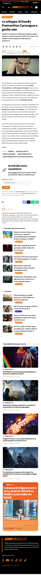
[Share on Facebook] (3, 46)
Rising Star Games (9, 154)
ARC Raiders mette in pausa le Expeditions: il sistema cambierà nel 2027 (19, 373)
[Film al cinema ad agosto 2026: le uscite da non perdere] (7, 308)
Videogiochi (7, 17)
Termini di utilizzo (21, 191)
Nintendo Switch (22, 151)
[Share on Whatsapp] (10, 46)
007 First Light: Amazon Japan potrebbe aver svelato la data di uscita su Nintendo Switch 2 (25, 329)
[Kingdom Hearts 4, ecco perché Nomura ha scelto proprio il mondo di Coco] (20, 424)
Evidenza (11, 151)
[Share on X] (6, 46)
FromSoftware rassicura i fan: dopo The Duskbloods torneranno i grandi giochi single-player (20, 474)
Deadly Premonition (24, 154)
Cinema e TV (18, 311)
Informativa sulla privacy (28, 193)
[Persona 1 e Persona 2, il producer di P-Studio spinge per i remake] (7, 259)
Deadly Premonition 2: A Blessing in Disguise (18, 157)
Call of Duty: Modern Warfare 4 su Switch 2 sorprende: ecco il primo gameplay (19, 406)
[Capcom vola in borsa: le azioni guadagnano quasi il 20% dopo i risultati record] (7, 317)
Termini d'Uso (7, 3)
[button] (35, 2)
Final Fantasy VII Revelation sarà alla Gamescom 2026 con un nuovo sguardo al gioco (25, 279)
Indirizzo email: (7, 179)
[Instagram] (12, 560)
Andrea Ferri (11, 51)
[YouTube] (8, 560)
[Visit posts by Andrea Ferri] (3, 209)
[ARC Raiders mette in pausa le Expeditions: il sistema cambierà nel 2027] (20, 357)
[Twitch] (21, 560)
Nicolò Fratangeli (10, 528)
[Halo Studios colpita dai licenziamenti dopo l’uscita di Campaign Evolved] (7, 268)
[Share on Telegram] (13, 46)
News (24, 51)
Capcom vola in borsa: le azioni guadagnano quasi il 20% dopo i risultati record (25, 317)
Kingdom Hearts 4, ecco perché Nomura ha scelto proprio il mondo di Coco (19, 440)
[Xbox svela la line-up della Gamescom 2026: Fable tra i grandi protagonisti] (7, 297)
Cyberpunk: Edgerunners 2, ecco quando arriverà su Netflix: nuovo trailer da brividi (20, 492)
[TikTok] (16, 560)
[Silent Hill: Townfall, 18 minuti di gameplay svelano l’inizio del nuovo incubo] (7, 248)
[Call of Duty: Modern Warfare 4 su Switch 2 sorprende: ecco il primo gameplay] (20, 390)
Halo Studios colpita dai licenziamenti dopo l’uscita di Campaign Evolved (24, 268)
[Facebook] (3, 560)
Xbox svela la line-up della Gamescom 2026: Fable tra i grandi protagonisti (24, 297)
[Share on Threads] (16, 46)
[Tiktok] (25, 560)
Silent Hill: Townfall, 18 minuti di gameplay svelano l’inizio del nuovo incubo (25, 248)
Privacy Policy (25, 1)
